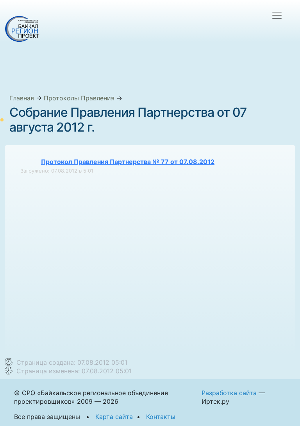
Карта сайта (114, 417)
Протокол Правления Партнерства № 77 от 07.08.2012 (127, 162)
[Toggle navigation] (277, 15)
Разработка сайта (229, 393)
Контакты (160, 417)
